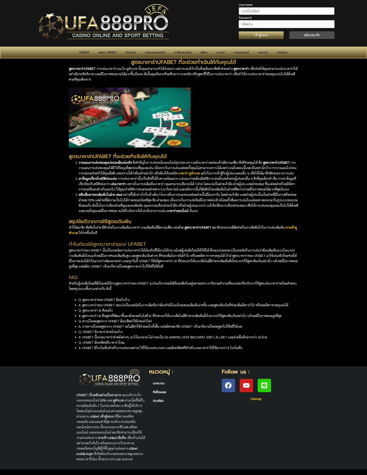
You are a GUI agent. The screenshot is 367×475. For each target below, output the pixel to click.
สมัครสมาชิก (312, 35)
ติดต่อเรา (282, 52)
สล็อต (203, 52)
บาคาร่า (220, 52)
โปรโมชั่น (131, 52)
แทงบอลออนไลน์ (155, 52)
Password (245, 17)
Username (246, 4)
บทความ (263, 52)
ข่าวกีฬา (158, 400)
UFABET (84, 52)
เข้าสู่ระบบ (261, 35)
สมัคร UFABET (107, 52)
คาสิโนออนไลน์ (182, 52)
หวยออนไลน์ (241, 52)
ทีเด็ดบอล (159, 392)
